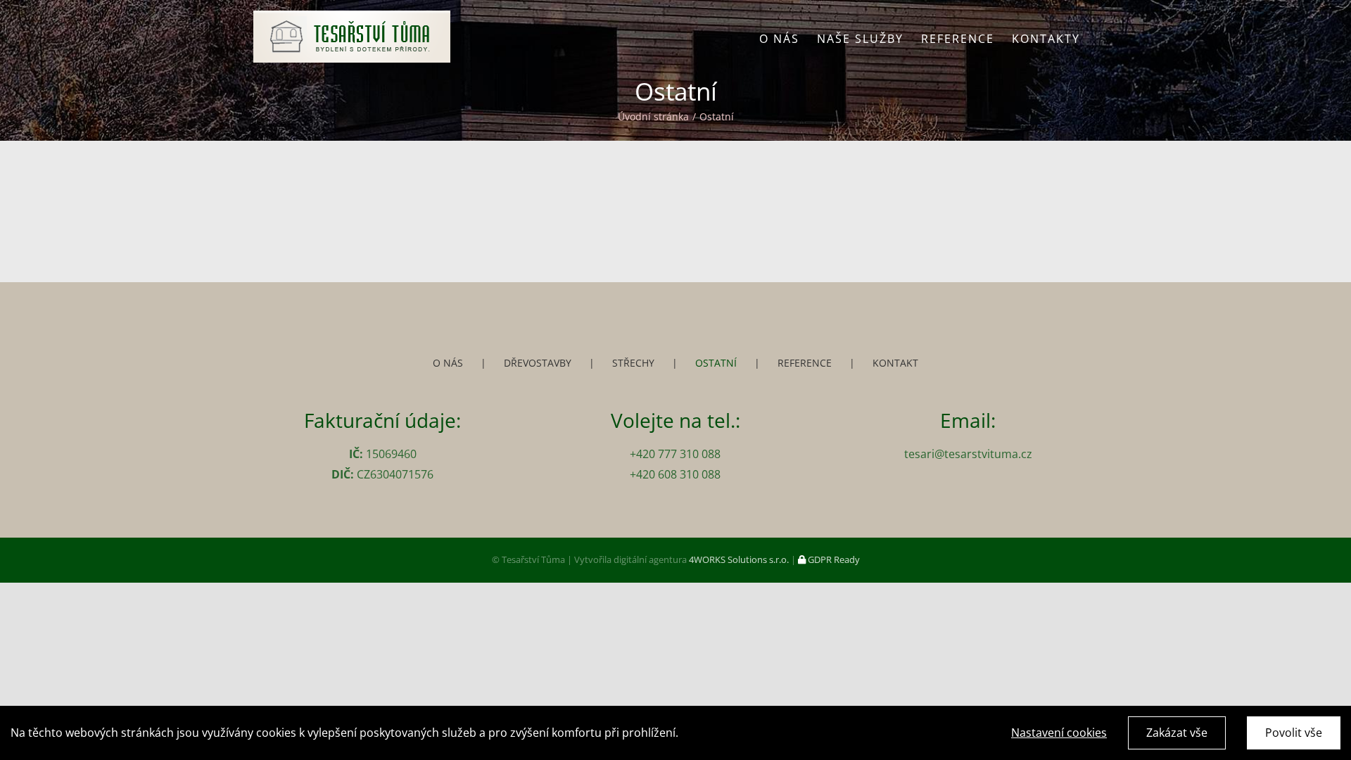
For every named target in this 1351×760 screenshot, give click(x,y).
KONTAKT (895, 362)
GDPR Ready (833, 559)
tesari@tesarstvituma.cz (968, 454)
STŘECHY (633, 362)
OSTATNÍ (716, 362)
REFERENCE (805, 362)
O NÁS (448, 362)
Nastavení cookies (1059, 732)
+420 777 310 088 (675, 454)
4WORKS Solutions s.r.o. (739, 559)
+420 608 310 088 (675, 474)
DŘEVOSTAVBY (537, 362)
